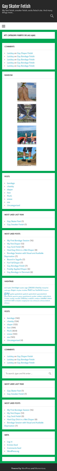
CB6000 (31, 287)
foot (33, 290)
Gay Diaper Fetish (25, 53)
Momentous (40, 468)
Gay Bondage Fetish (25, 56)
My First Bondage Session (18, 240)
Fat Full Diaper (13, 262)
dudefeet (24, 290)
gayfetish (25, 294)
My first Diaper (13, 243)
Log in (9, 441)
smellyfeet (31, 298)
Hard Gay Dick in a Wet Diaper (20, 250)
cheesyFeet (45, 288)
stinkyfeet (18, 301)
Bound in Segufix (14, 259)
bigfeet (9, 288)
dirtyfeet (18, 290)
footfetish (39, 290)
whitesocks (36, 301)
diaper (10, 189)
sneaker (44, 298)
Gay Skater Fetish (16, 6)
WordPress (26, 468)
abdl (5, 288)
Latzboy (10, 53)
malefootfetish (46, 296)
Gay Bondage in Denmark (18, 272)
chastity (10, 186)
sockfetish (7, 301)
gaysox (20, 296)
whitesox (7, 303)
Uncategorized (13, 205)
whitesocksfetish (45, 301)
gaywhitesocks (27, 296)
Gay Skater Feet (14, 221)
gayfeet (12, 294)
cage (26, 288)
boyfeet (21, 288)
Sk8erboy (24, 298)
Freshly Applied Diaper (17, 269)
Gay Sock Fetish (14, 246)
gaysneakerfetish (42, 294)
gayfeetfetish (18, 294)
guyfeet (34, 296)
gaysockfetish (8, 296)
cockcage (7, 290)
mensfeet (17, 298)
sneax (9, 199)
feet (9, 192)
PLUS (9, 195)
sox (8, 202)
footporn (46, 290)
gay (7, 293)
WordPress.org (13, 451)
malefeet (39, 296)
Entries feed (12, 444)
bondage (11, 183)
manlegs (12, 298)
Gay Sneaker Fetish (15, 224)
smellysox (37, 298)
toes (31, 301)
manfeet (6, 298)
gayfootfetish (33, 294)
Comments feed (14, 448)
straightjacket (25, 301)
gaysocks (15, 296)
